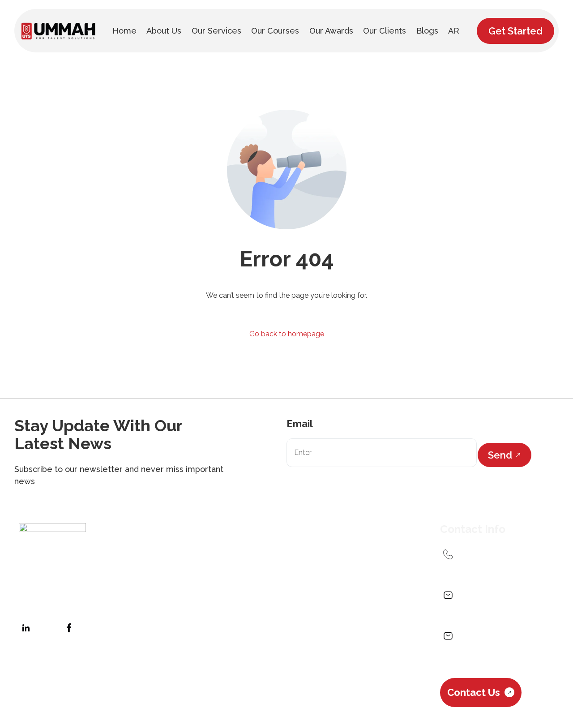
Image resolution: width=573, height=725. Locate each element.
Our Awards (365, 603)
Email (299, 423)
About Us (196, 603)
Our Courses (309, 603)
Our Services (249, 603)
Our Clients (170, 626)
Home (156, 603)
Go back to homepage (286, 334)
